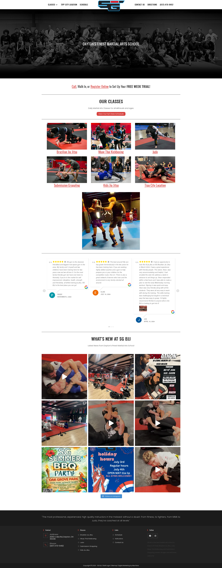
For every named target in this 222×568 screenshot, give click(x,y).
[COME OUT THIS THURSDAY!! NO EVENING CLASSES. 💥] (157, 376)
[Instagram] (155, 536)
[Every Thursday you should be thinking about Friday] (111, 423)
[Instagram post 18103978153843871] (111, 469)
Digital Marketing (124, 566)
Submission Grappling (67, 185)
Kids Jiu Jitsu (111, 185)
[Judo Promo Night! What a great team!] (64, 423)
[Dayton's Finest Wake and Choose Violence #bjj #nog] (64, 376)
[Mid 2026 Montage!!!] (157, 469)
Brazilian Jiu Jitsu (67, 151)
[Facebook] (150, 536)
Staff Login (106, 566)
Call (74, 86)
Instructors (119, 539)
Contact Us (119, 542)
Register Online (100, 86)
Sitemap (114, 566)
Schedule (118, 535)
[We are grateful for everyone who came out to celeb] (111, 376)
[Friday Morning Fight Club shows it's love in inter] (157, 423)
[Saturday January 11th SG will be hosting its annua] (64, 469)
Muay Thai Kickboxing (111, 151)
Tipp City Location (155, 185)
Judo (155, 151)
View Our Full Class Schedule (111, 114)
